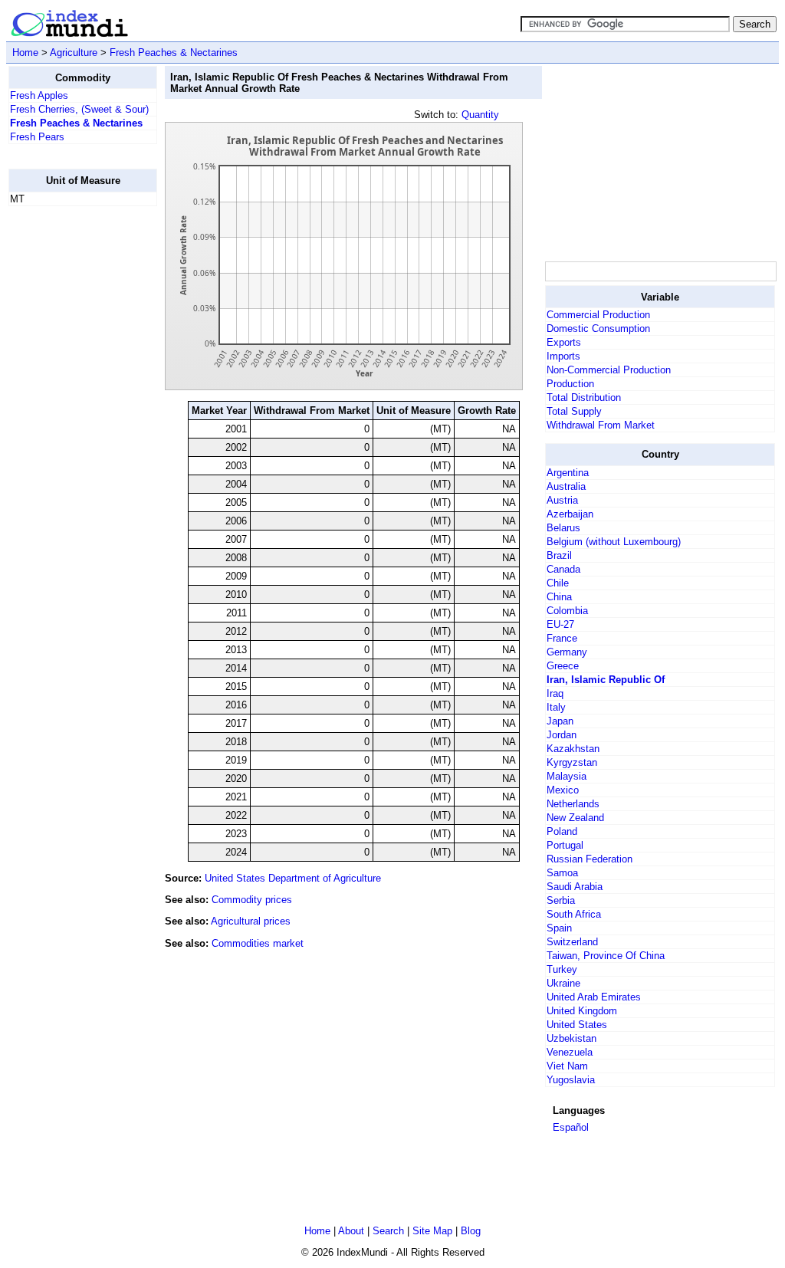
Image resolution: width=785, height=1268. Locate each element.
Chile (558, 583)
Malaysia (566, 776)
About (351, 1231)
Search (388, 1231)
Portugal (565, 845)
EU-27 (560, 624)
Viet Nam (567, 1066)
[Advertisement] (69, 448)
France (562, 638)
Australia (566, 486)
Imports (563, 356)
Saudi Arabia (575, 886)
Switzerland (572, 942)
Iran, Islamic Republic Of (606, 679)
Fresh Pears (37, 137)
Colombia (567, 610)
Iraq (555, 693)
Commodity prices (252, 899)
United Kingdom (582, 1011)
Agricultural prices (251, 921)
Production (570, 383)
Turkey (562, 969)
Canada (563, 569)
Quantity (480, 114)
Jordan (561, 735)
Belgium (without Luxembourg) (614, 541)
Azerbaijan (570, 514)
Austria (562, 500)
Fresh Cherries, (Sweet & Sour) (79, 109)
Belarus (563, 528)
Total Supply (574, 411)
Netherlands (573, 804)
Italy (556, 707)
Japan (560, 721)
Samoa (562, 873)
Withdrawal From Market (601, 425)
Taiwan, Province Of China (606, 955)
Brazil (559, 555)
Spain (559, 928)
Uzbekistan (571, 1038)
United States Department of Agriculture (293, 878)
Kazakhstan (573, 748)
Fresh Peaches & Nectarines (174, 52)
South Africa (574, 914)
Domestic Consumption (598, 328)
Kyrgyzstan (572, 762)
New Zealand (575, 817)
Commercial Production (598, 314)
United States (577, 1024)
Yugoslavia (571, 1080)
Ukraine (563, 983)
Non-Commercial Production (609, 370)
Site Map (432, 1231)
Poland (562, 831)
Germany (567, 652)
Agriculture (73, 52)
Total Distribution (584, 397)
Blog (471, 1231)
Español (571, 1127)
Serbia (561, 900)
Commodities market (258, 943)
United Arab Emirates (594, 997)
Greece (563, 666)
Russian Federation (589, 859)
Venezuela (570, 1052)
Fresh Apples (39, 95)
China (559, 597)
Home (25, 52)
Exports (564, 342)
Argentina (568, 472)
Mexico (563, 790)
